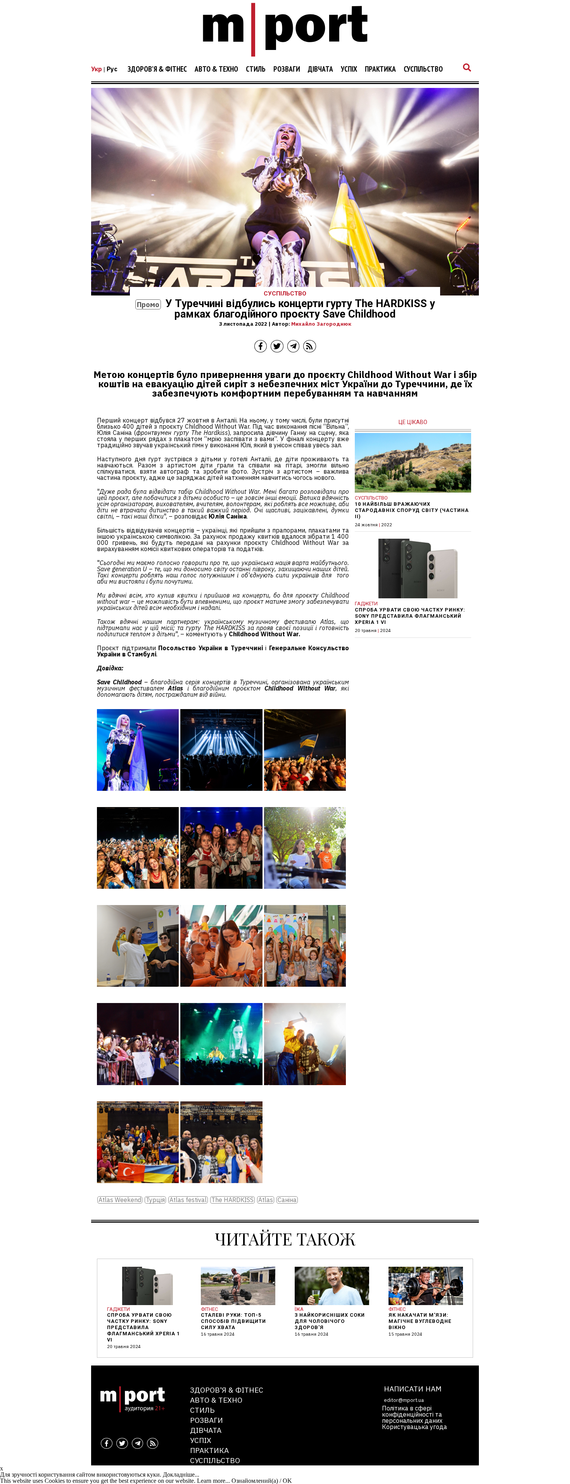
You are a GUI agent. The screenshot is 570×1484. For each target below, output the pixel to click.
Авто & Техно (216, 69)
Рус (112, 69)
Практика (380, 69)
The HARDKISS (232, 1200)
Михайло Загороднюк (321, 323)
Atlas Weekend (119, 1200)
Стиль (256, 69)
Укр (96, 69)
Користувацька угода (414, 1427)
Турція (155, 1200)
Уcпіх (349, 69)
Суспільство (423, 69)
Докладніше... (181, 1474)
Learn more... (213, 1480)
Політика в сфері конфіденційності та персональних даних (412, 1414)
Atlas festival (188, 1200)
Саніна (287, 1200)
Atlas (265, 1200)
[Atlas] (138, 796)
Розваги (286, 69)
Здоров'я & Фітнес (157, 69)
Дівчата (320, 69)
